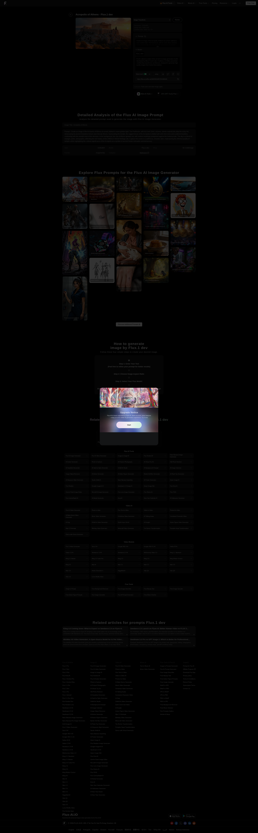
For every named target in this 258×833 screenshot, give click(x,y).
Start (129, 425)
